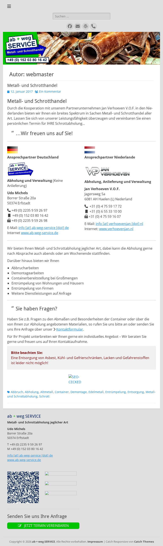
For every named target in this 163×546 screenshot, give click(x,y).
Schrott (44, 396)
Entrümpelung (115, 392)
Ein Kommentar (50, 91)
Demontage (78, 392)
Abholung (32, 392)
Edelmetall (96, 392)
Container (62, 392)
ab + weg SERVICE (43, 541)
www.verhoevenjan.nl (116, 228)
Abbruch (17, 392)
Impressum (95, 541)
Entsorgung (136, 392)
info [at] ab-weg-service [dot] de (43, 227)
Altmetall (46, 392)
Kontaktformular (69, 329)
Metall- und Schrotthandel (32, 85)
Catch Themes (144, 541)
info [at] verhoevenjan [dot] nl (119, 223)
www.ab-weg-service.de (39, 233)
